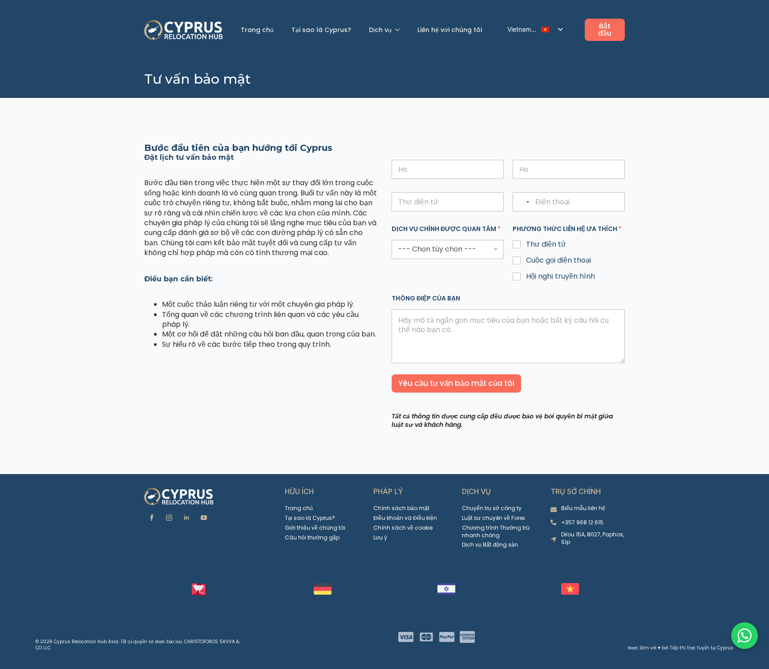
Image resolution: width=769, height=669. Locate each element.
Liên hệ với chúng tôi (449, 29)
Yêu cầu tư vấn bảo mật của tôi (456, 383)
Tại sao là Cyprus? (321, 29)
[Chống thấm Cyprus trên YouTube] (203, 517)
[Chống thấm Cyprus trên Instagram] (169, 517)
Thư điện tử (546, 244)
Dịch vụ (380, 29)
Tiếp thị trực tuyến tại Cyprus (701, 648)
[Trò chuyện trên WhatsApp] (744, 635)
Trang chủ (257, 29)
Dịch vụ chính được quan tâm (446, 229)
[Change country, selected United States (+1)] (522, 201)
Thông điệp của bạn (426, 298)
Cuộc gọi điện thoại (558, 260)
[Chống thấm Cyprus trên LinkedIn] (186, 517)
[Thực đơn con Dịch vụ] (400, 30)
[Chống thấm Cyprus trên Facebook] (151, 517)
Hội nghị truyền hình (560, 276)
